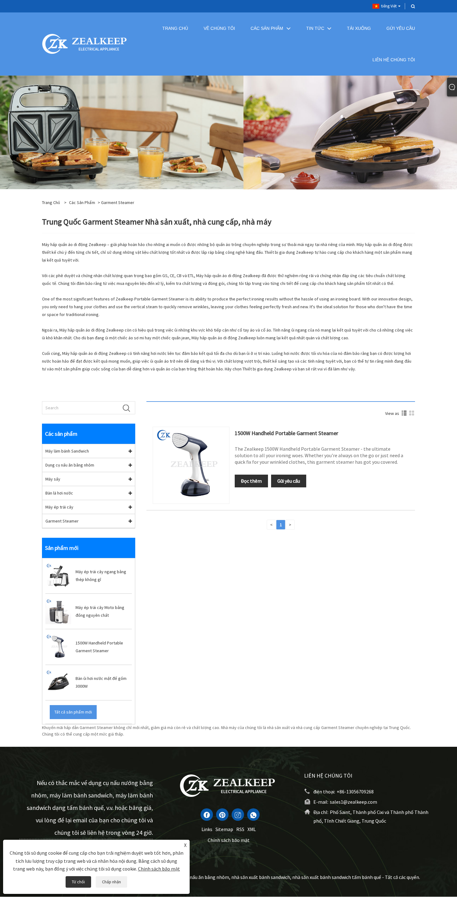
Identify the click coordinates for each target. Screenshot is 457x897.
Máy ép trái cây (59, 507)
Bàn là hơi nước (59, 493)
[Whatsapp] (253, 814)
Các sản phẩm (82, 202)
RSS (240, 829)
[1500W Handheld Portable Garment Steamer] (191, 464)
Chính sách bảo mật (229, 840)
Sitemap (224, 829)
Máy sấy (52, 479)
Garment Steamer (62, 521)
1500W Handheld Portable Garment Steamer (286, 433)
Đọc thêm (251, 481)
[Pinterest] (222, 814)
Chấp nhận (111, 882)
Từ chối (78, 882)
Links (206, 829)
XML (251, 829)
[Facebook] (207, 814)
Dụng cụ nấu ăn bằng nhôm (69, 465)
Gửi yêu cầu (288, 481)
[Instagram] (238, 814)
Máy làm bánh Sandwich (67, 451)
